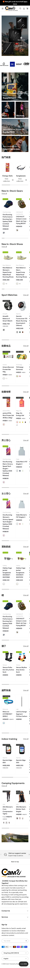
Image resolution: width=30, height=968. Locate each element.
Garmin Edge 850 (7, 761)
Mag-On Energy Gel (20, 414)
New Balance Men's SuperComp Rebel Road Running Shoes (21, 272)
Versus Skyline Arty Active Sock (21, 669)
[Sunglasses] (21, 167)
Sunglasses (21, 176)
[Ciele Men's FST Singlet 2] (22, 451)
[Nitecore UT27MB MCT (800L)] (8, 701)
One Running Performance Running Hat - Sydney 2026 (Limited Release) (8, 220)
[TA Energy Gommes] (22, 356)
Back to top (15, 862)
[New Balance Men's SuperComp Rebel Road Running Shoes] (22, 257)
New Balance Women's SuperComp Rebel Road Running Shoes (8, 272)
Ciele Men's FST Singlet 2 (21, 463)
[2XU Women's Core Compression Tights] (8, 796)
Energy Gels (7, 176)
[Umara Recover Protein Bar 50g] (8, 356)
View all (4, 194)
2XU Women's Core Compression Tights (8, 810)
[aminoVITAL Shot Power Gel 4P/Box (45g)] (8, 402)
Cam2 (7, 964)
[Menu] (2, 8)
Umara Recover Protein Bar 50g (8, 369)
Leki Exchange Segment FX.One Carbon (21, 714)
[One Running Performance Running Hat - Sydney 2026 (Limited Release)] (8, 204)
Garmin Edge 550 (21, 761)
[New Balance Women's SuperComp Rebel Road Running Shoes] (8, 257)
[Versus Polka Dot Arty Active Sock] (8, 657)
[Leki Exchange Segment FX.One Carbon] (22, 701)
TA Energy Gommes (19, 368)
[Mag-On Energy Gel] (22, 402)
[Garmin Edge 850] (8, 750)
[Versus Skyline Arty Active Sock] (22, 657)
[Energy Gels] (7, 167)
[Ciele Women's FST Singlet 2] (22, 504)
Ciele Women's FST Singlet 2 (21, 516)
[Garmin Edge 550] (22, 750)
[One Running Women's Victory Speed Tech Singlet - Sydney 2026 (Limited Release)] (8, 504)
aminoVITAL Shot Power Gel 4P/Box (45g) (8, 415)
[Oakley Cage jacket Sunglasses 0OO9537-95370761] (22, 557)
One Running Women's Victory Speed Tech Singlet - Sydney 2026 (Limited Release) (8, 522)
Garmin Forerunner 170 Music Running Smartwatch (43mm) (21, 320)
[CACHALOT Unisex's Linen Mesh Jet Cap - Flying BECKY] (22, 204)
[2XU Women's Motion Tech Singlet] (22, 796)
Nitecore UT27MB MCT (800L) (7, 714)
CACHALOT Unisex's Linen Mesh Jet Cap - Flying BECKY (21, 220)
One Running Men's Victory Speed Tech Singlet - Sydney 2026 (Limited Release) (8, 468)
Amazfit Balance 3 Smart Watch (7, 318)
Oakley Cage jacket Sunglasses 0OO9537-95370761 (20, 572)
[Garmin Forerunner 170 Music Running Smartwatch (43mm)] (22, 306)
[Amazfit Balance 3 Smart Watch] (8, 306)
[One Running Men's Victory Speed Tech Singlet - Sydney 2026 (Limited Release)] (8, 451)
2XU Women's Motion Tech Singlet (21, 809)
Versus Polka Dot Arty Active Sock (8, 669)
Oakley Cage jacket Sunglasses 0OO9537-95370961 (7, 572)
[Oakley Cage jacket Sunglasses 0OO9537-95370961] (8, 557)
